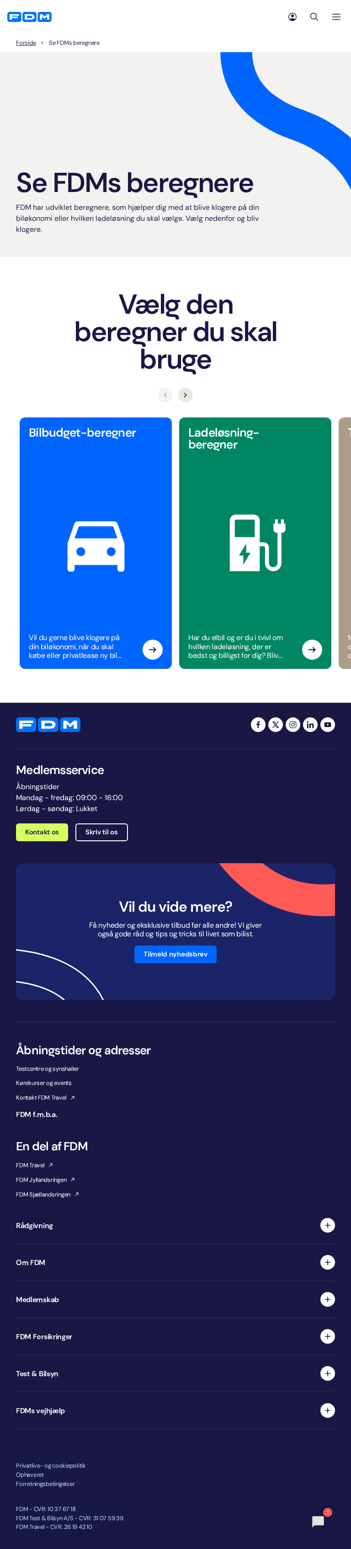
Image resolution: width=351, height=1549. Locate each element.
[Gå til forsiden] (29, 17)
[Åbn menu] (336, 17)
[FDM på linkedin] (310, 724)
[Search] (314, 17)
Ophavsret (30, 1475)
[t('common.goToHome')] (48, 724)
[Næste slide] (185, 395)
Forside (26, 43)
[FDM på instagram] (293, 724)
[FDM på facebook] (258, 724)
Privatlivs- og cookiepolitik (51, 1465)
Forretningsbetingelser (45, 1484)
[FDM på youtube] (327, 724)
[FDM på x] (275, 724)
